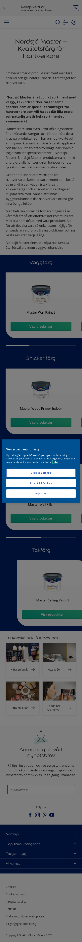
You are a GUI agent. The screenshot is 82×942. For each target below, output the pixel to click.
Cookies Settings (41, 472)
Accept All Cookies (41, 482)
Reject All (41, 493)
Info (55, 461)
